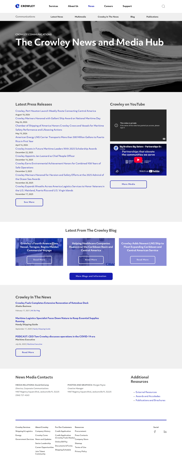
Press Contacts (81, 435)
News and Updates (43, 439)
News (91, 6)
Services (53, 6)
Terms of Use (80, 447)
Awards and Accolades (148, 396)
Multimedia (80, 17)
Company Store (81, 439)
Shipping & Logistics (24, 431)
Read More (39, 260)
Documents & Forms (64, 446)
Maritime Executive (34, 344)
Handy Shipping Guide (41, 329)
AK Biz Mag (35, 311)
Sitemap (78, 443)
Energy (18, 435)
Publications (152, 17)
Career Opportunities (44, 447)
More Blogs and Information (91, 276)
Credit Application (63, 431)
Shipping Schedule (63, 450)
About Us (73, 6)
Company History (42, 431)
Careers (108, 6)
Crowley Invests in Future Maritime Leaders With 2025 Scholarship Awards (56, 149)
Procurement (80, 431)
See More (29, 202)
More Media (128, 184)
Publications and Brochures (150, 400)
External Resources (146, 392)
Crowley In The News (108, 17)
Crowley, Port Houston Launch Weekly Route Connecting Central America (55, 111)
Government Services (24, 439)
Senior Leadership (43, 443)
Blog (132, 17)
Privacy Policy (81, 452)
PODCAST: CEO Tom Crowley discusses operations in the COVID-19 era (55, 337)
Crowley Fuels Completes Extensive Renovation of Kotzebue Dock (52, 303)
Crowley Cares (41, 435)
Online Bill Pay (61, 442)
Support (127, 6)
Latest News (57, 17)
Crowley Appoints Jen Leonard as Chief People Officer (45, 156)
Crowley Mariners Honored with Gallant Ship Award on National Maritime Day (58, 119)
